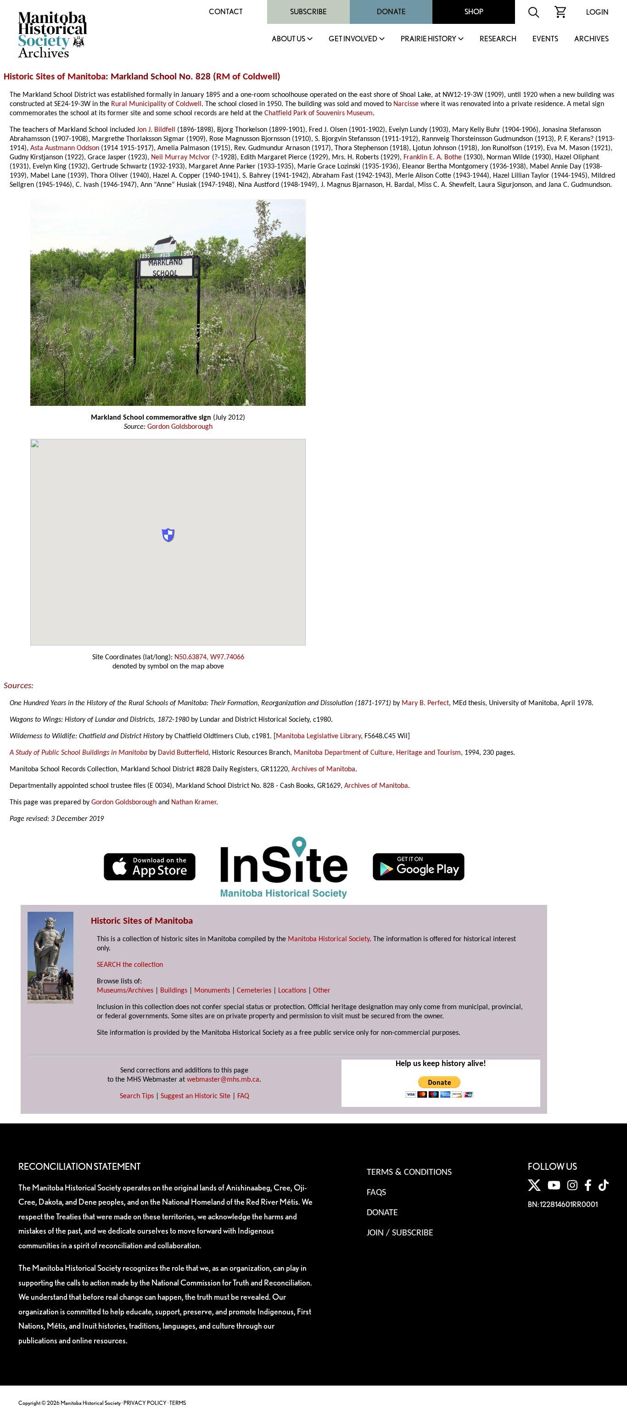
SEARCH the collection (130, 965)
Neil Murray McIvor (180, 157)
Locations (292, 990)
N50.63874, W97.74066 (209, 657)
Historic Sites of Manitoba (55, 77)
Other (321, 990)
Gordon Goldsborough (180, 427)
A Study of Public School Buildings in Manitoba (78, 753)
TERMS (177, 1402)
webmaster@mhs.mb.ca (223, 1079)
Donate (391, 11)
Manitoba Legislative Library (318, 736)
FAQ (243, 1096)
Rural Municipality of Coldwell (156, 104)
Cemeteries (254, 990)
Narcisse (406, 104)
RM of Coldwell (246, 77)
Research (498, 39)
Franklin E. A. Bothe (432, 157)
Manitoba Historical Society (328, 939)
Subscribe (308, 11)
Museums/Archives (125, 990)
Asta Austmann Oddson (64, 148)
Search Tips (137, 1096)
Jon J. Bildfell (156, 130)
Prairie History (428, 39)
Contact (226, 11)
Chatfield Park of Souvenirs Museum (318, 113)
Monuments (212, 990)
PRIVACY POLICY (145, 1402)
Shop (474, 11)
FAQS (376, 1192)
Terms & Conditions (409, 1172)
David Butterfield (183, 753)
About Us (288, 39)
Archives (591, 39)
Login (597, 12)
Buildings (173, 990)
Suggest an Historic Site (195, 1096)
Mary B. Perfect (425, 703)
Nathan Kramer (193, 802)
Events (545, 39)
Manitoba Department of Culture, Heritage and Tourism (377, 753)
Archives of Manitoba (323, 769)
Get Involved (353, 39)
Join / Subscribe (400, 1233)
